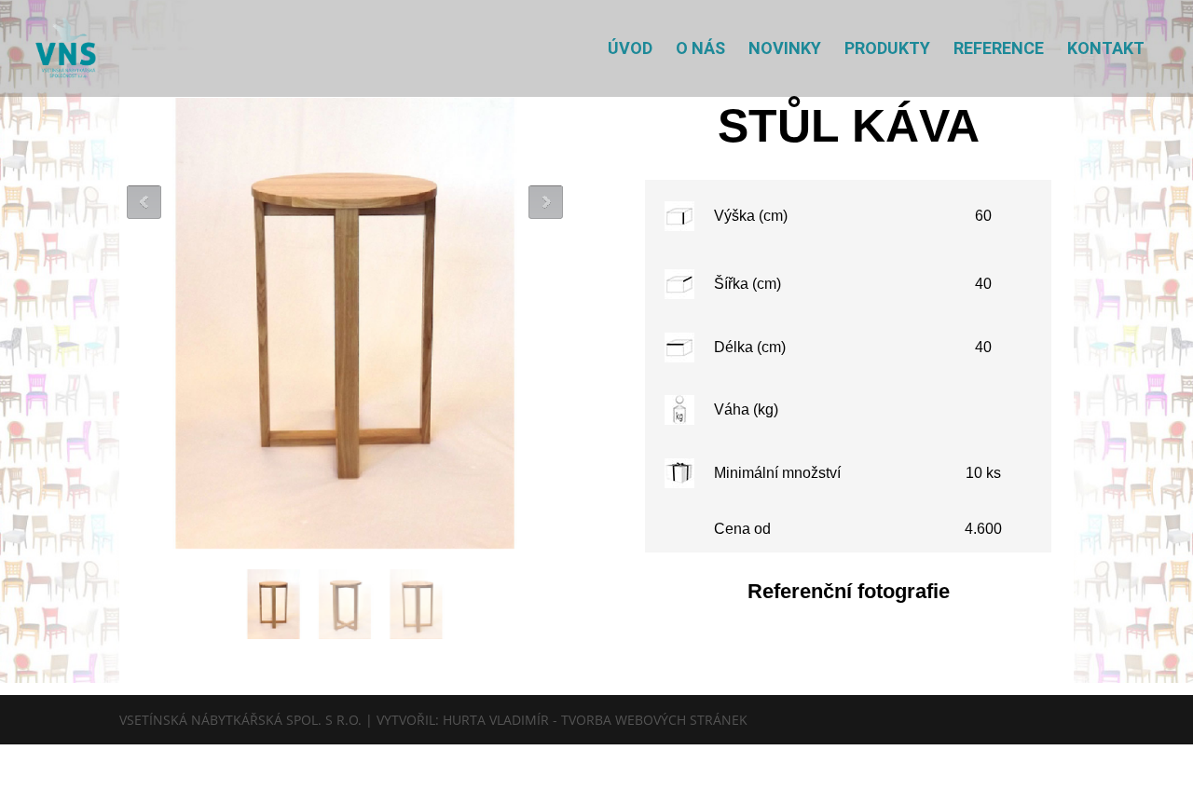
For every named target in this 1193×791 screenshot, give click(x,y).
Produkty (887, 50)
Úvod (630, 50)
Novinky (784, 50)
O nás (700, 50)
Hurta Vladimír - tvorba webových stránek (595, 720)
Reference (998, 50)
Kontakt (1106, 50)
